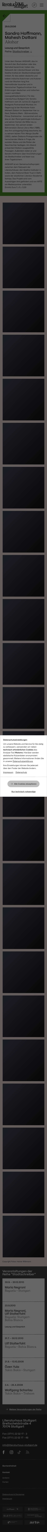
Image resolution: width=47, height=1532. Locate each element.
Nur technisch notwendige (23, 791)
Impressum (8, 772)
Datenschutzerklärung (23, 761)
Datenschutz (21, 772)
